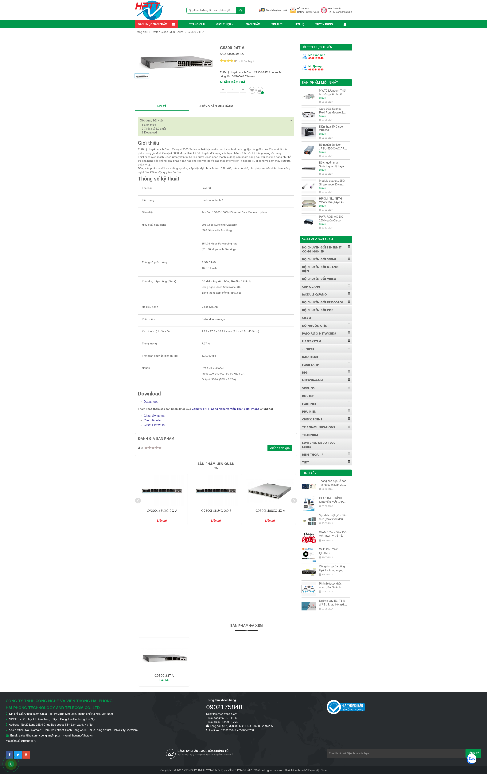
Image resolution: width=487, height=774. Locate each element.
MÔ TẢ (162, 106)
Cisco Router (152, 420)
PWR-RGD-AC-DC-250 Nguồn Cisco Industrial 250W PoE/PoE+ (331, 218)
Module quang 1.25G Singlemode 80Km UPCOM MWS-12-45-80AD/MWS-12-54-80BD (333, 182)
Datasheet (151, 401)
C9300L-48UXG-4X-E (270, 510)
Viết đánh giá (246, 61)
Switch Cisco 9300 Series (168, 32)
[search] (240, 10)
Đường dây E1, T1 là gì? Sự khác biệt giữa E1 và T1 (332, 602)
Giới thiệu (223, 24)
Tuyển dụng (324, 24)
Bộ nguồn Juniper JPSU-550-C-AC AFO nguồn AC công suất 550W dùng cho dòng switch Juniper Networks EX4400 (332, 146)
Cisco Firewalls (154, 425)
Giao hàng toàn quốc (277, 10)
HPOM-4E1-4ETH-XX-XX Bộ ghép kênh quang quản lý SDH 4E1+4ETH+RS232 (332, 200)
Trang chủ (197, 24)
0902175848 (312, 12)
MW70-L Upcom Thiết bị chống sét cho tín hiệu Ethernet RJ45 (332, 92)
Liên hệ (299, 24)
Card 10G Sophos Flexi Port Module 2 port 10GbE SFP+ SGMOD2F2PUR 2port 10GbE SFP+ (331, 110)
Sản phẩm (253, 24)
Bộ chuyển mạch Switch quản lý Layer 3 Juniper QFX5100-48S (333, 164)
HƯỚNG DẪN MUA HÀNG (216, 106)
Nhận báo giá (232, 82)
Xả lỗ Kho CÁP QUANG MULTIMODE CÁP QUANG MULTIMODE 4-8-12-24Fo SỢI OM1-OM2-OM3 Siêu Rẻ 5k (332, 551)
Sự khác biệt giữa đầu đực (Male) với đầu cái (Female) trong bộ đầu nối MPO (333, 517)
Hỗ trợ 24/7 (303, 8)
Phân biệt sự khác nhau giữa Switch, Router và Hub (330, 585)
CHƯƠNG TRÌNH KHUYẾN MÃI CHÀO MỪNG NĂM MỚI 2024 (332, 500)
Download (149, 132)
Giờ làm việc (335, 8)
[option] (142, 77)
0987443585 (316, 69)
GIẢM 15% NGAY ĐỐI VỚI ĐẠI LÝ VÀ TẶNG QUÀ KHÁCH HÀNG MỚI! (333, 534)
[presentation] (138, 500)
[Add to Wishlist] (252, 90)
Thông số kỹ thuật (154, 128)
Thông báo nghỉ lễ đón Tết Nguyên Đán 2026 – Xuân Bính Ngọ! (332, 483)
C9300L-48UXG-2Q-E (162, 510)
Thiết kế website (294, 770)
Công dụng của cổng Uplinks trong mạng (332, 568)
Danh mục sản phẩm (152, 24)
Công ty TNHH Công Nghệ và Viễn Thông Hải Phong (225, 408)
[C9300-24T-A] (164, 655)
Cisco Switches (154, 415)
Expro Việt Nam (317, 770)
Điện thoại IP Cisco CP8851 (331, 128)
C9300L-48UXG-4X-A (216, 510)
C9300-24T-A (196, 32)
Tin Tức (276, 24)
